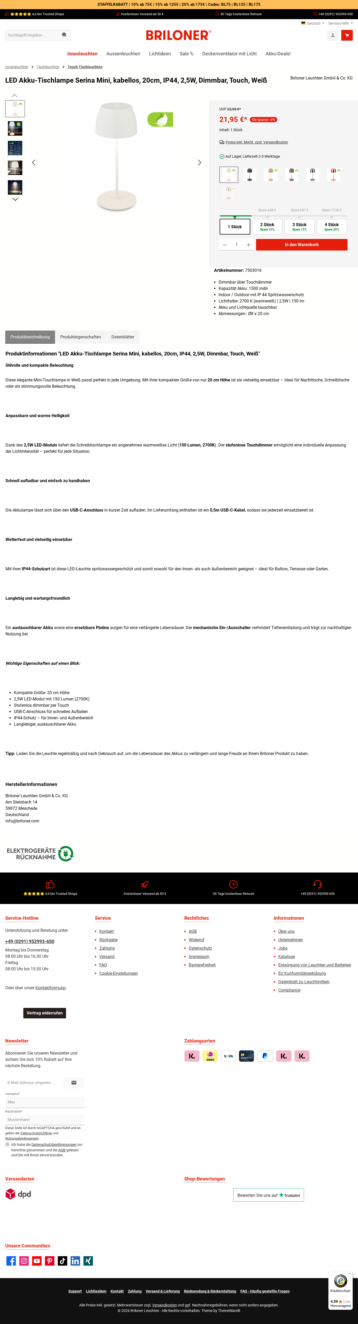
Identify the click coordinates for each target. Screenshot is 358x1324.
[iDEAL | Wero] (210, 1056)
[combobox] (32, 35)
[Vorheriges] (34, 162)
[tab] (30, 337)
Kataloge (286, 956)
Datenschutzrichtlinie (36, 1133)
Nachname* (13, 1111)
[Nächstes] (199, 162)
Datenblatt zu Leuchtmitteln (304, 981)
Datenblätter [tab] (122, 336)
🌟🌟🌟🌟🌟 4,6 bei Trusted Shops (37, 14)
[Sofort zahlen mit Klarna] (283, 1056)
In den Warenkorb (302, 244)
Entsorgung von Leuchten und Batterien (314, 965)
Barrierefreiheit (202, 965)
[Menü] (349, 1275)
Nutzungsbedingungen (22, 1138)
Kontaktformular (50, 987)
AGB (193, 931)
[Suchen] (64, 35)
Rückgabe (108, 939)
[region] (104, 167)
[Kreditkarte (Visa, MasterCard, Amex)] (246, 1056)
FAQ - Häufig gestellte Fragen (265, 1291)
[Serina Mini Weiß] (228, 175)
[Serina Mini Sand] (291, 175)
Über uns (286, 931)
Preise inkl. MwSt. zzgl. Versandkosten (257, 142)
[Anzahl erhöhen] (248, 245)
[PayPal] (265, 1056)
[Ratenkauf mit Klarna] (302, 1056)
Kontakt (106, 931)
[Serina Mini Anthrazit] (249, 175)
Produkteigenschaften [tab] (80, 336)
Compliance (289, 990)
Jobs (283, 948)
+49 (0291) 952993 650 (336, 14)
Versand (107, 956)
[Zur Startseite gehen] (178, 35)
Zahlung (107, 948)
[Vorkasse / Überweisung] (228, 1056)
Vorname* (12, 1094)
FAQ (103, 965)
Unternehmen (290, 939)
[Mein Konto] (333, 35)
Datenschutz (200, 948)
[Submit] (73, 1083)
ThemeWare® (229, 1311)
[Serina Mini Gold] (228, 193)
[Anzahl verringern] (224, 245)
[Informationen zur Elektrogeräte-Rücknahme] (41, 854)
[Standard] (18, 1194)
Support (75, 1291)
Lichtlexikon (96, 1291)
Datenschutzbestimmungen (54, 1144)
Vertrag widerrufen (45, 1013)
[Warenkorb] (347, 35)
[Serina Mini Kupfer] (333, 175)
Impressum (199, 956)
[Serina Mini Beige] (270, 175)
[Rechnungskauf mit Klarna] (192, 1056)
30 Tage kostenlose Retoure (241, 14)
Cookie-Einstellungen (118, 973)
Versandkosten (164, 1305)
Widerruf (196, 939)
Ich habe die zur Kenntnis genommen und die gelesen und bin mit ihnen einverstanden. (47, 1149)
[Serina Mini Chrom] (312, 175)
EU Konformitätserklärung (302, 973)
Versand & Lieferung (163, 1291)
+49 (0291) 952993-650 (29, 941)
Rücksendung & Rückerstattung (210, 1291)
